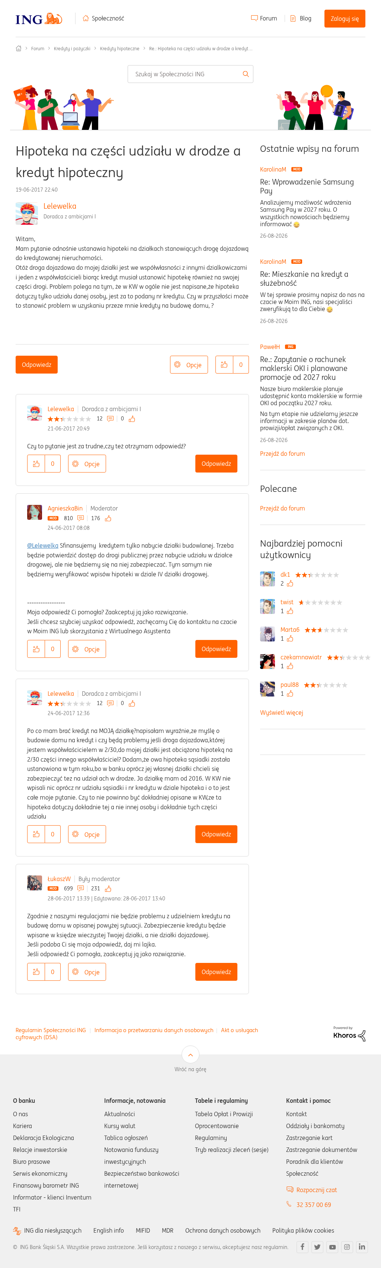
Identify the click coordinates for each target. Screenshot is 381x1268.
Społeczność (108, 18)
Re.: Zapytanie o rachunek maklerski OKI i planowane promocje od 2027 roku (304, 368)
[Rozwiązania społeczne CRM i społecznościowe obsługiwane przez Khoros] (349, 1033)
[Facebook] (302, 1247)
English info (108, 1230)
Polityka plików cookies (303, 1230)
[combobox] (190, 74)
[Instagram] (347, 1247)
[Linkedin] (362, 1247)
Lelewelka (60, 206)
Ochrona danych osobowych (222, 1230)
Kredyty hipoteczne (120, 48)
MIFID (143, 1230)
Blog (305, 18)
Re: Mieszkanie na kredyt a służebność (304, 279)
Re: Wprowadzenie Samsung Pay (307, 186)
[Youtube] (332, 1247)
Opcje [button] (194, 365)
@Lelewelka (42, 545)
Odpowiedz (36, 364)
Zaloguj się (345, 18)
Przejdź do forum (282, 453)
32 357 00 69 (314, 1204)
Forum (268, 18)
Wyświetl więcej (281, 712)
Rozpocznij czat (317, 1190)
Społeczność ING (19, 48)
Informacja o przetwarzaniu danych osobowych (154, 1030)
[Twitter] (317, 1247)
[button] (224, 365)
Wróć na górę (190, 1069)
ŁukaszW (59, 879)
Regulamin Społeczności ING (51, 1030)
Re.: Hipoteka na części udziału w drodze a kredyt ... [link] (201, 48)
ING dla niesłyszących (52, 1230)
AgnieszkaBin (65, 508)
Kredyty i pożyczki (72, 48)
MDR (167, 1230)
